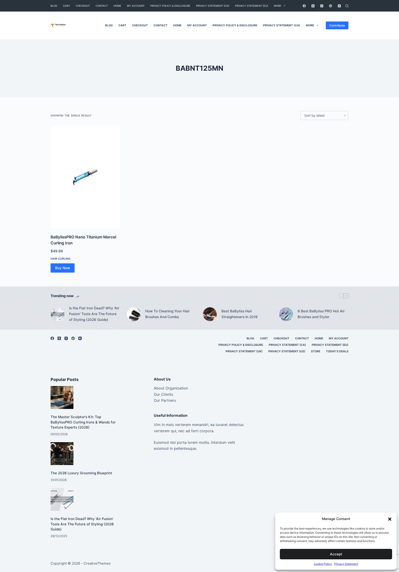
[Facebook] (304, 5)
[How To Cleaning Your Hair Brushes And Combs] (134, 314)
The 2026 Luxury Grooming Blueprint (81, 473)
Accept (336, 554)
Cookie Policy (323, 564)
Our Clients (163, 394)
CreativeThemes (97, 563)
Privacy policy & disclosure (170, 5)
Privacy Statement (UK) (244, 351)
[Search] (346, 5)
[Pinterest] (330, 5)
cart (66, 5)
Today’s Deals (337, 351)
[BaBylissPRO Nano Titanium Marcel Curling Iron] (85, 177)
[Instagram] (321, 5)
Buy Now (62, 268)
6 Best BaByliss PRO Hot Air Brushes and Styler (321, 314)
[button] (389, 519)
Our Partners (165, 400)
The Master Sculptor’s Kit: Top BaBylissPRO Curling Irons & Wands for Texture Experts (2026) (83, 422)
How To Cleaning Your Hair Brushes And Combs (167, 314)
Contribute (337, 25)
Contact (102, 5)
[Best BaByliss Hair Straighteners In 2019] (210, 314)
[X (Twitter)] (312, 5)
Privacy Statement (346, 564)
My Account (136, 5)
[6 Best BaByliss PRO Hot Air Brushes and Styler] (286, 314)
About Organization (171, 388)
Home (117, 5)
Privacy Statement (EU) (251, 5)
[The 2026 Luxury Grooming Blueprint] (62, 453)
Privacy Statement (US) (286, 351)
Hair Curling (60, 258)
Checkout (83, 5)
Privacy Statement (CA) (212, 5)
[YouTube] (339, 5)
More (277, 5)
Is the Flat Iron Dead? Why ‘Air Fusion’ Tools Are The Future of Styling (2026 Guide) (94, 314)
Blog (54, 5)
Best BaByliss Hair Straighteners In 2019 (239, 314)
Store (315, 351)
